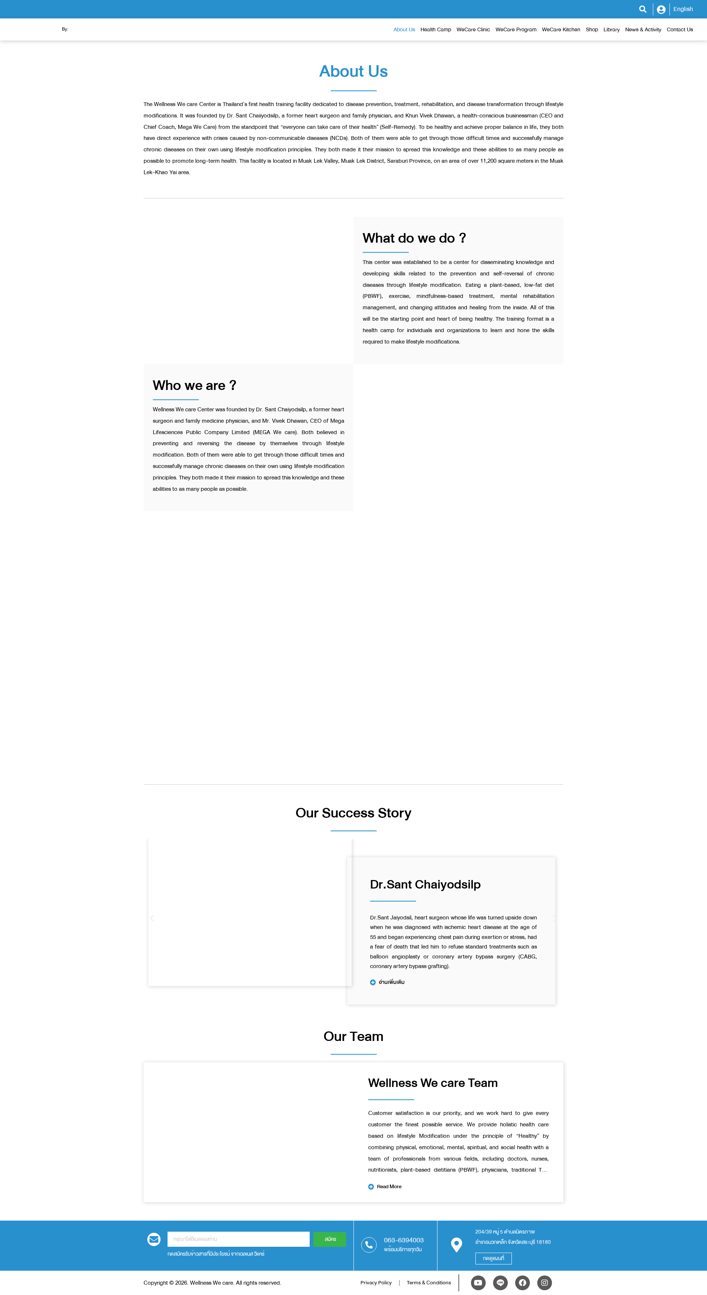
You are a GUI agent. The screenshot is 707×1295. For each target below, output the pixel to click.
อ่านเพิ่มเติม (392, 982)
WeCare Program (516, 29)
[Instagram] (544, 1282)
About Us (404, 29)
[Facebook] (522, 1282)
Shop (592, 29)
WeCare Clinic (473, 29)
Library (612, 29)
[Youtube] (478, 1282)
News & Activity (643, 29)
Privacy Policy (376, 1282)
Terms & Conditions (429, 1282)
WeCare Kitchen (561, 29)
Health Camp (436, 29)
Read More (389, 1186)
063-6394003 (404, 1240)
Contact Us (680, 29)
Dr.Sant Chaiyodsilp (425, 884)
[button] (642, 9)
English (683, 9)
